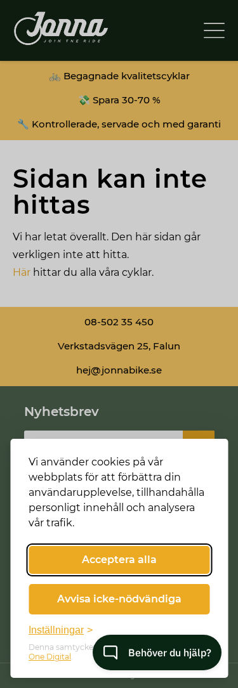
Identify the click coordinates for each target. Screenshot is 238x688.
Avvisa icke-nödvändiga (119, 599)
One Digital (50, 656)
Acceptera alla (119, 560)
